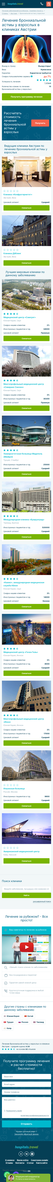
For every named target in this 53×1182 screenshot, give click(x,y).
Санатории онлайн (39, 1160)
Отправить (26, 1124)
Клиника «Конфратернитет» (17, 194)
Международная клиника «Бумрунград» (23, 519)
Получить (40, 123)
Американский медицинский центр (21, 851)
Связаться (26, 208)
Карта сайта (41, 1163)
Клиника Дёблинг (12, 253)
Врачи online (22, 1160)
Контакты (19, 1163)
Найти (26, 895)
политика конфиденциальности (35, 1115)
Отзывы (9, 1163)
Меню (3, 4)
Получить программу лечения (26, 96)
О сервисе (9, 1160)
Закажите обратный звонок (26, 1134)
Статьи (30, 1163)
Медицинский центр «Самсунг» (19, 317)
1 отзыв (48, 83)
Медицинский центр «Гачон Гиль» (20, 652)
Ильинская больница (14, 788)
